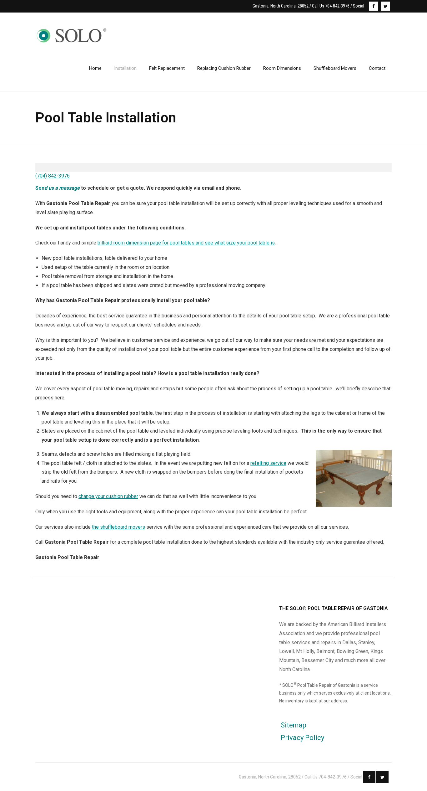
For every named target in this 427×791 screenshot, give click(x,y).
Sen (57, 188)
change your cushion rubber (108, 496)
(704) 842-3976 (52, 176)
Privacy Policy (302, 738)
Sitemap (293, 725)
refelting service (268, 463)
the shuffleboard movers (118, 527)
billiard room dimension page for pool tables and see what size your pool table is (186, 243)
